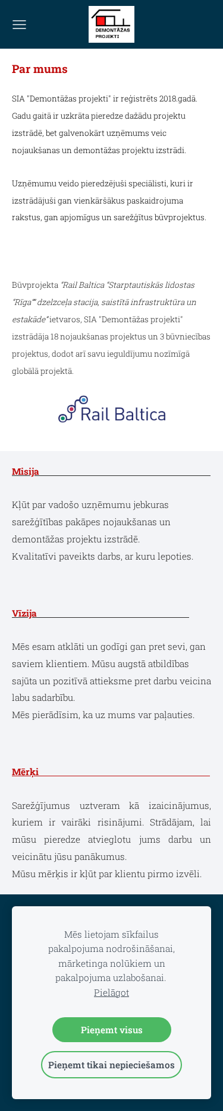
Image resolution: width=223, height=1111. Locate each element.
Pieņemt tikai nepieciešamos (111, 1065)
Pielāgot (111, 992)
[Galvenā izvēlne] (19, 24)
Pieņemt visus (112, 1030)
